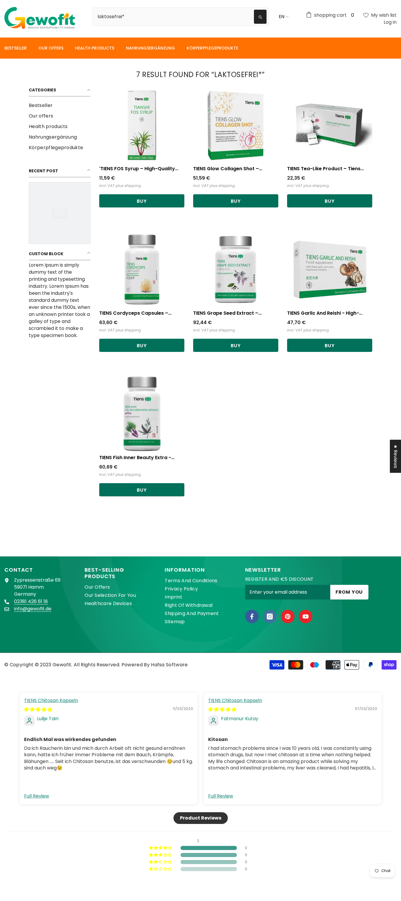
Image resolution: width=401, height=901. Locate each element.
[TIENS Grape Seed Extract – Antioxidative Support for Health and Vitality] (235, 269)
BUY (141, 201)
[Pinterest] (287, 616)
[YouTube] (305, 616)
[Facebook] (252, 616)
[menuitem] (59, 105)
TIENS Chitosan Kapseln (51, 700)
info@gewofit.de (32, 608)
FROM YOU (349, 592)
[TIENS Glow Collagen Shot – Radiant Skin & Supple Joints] (235, 124)
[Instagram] (270, 616)
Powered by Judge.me (200, 896)
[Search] (184, 17)
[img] (38, 709)
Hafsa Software (169, 664)
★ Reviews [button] (395, 456)
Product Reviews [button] (200, 818)
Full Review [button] (36, 796)
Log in (390, 22)
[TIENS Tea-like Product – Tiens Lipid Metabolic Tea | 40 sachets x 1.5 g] (329, 124)
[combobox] (174, 17)
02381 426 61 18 (31, 601)
